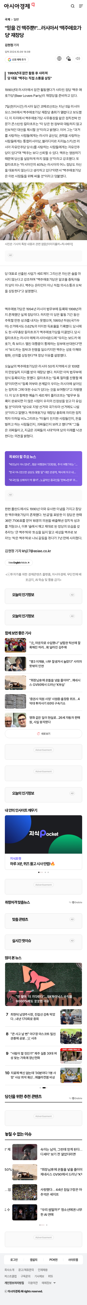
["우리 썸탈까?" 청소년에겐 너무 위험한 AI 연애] (17, 1219)
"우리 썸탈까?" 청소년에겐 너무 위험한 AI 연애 (57, 1212)
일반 (16, 19)
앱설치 (33, 1260)
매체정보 (46, 1283)
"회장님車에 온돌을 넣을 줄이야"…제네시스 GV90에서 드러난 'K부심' (54, 682)
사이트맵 (73, 1260)
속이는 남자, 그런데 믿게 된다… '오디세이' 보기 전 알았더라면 (56, 1151)
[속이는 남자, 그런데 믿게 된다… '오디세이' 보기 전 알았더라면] (17, 1159)
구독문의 (25, 1276)
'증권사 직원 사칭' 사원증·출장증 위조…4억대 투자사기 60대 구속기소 (54, 701)
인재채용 (43, 1270)
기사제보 (39, 1276)
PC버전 (53, 1260)
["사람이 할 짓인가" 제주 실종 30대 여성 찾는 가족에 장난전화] (71, 1062)
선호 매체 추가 (19, 59)
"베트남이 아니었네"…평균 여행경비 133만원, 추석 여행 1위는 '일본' (43, 464)
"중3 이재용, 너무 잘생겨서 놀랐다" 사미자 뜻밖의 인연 (55, 664)
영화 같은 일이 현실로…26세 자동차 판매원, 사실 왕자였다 (54, 720)
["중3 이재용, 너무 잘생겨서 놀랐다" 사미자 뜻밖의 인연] (15, 670)
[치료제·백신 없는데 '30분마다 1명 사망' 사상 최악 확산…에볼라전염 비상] (71, 1082)
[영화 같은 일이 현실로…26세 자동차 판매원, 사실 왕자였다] (15, 726)
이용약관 (33, 1283)
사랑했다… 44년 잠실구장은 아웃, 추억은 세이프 (56, 1192)
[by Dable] (75, 1098)
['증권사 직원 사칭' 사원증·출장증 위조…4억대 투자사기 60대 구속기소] (15, 707)
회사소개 (9, 1270)
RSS (50, 1276)
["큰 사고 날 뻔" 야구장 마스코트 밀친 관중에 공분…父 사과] (71, 1043)
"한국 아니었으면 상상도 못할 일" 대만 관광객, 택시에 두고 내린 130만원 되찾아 (43, 472)
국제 (7, 19)
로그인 (14, 1260)
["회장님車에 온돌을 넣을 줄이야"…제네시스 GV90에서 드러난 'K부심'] (15, 688)
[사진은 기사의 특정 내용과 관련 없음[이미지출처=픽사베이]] (43, 211)
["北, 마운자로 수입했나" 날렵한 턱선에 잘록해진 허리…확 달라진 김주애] (15, 651)
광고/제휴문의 (26, 1270)
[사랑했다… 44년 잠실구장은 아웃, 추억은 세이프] (17, 1199)
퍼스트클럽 (10, 1276)
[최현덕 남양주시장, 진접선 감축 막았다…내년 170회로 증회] (71, 1023)
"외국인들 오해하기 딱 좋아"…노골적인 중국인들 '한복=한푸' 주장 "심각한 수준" (43, 480)
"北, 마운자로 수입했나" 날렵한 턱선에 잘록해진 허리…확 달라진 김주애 (54, 645)
